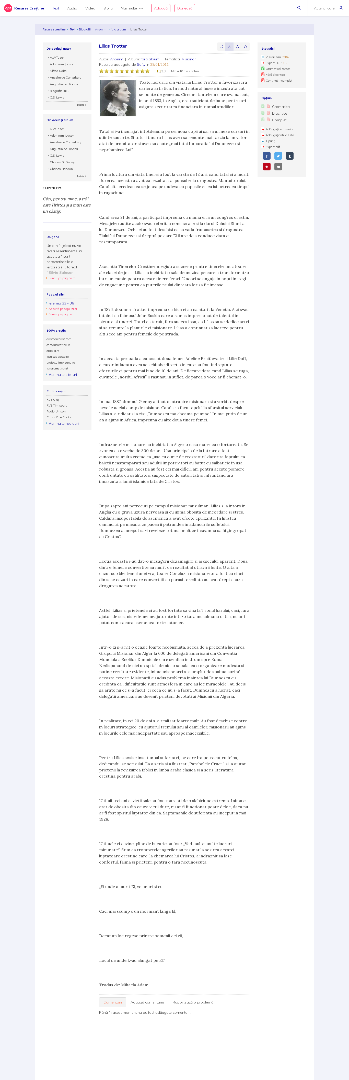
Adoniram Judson (62, 64)
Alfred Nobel (58, 71)
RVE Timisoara (56, 405)
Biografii (85, 29)
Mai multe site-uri (63, 374)
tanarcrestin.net (57, 368)
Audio (72, 8)
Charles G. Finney (62, 162)
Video (90, 8)
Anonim (101, 29)
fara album (119, 29)
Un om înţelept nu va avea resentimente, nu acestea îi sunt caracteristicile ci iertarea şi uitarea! (64, 256)
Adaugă (161, 8)
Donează (184, 8)
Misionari (189, 59)
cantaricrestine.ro (58, 345)
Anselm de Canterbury (65, 77)
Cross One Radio (58, 417)
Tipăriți (270, 141)
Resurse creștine (54, 29)
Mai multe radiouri (64, 423)
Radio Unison (56, 411)
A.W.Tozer (57, 57)
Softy (141, 64)
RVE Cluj (52, 399)
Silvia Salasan (61, 272)
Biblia (108, 8)
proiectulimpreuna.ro (60, 362)
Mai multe (129, 8)
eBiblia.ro (53, 351)
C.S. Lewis (57, 97)
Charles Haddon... (62, 169)
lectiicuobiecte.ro (57, 356)
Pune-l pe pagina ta (62, 278)
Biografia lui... (59, 91)
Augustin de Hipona (64, 84)
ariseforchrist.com (59, 339)
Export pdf (273, 147)
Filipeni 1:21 (52, 188)
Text (55, 8)
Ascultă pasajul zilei (63, 309)
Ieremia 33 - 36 (61, 303)
